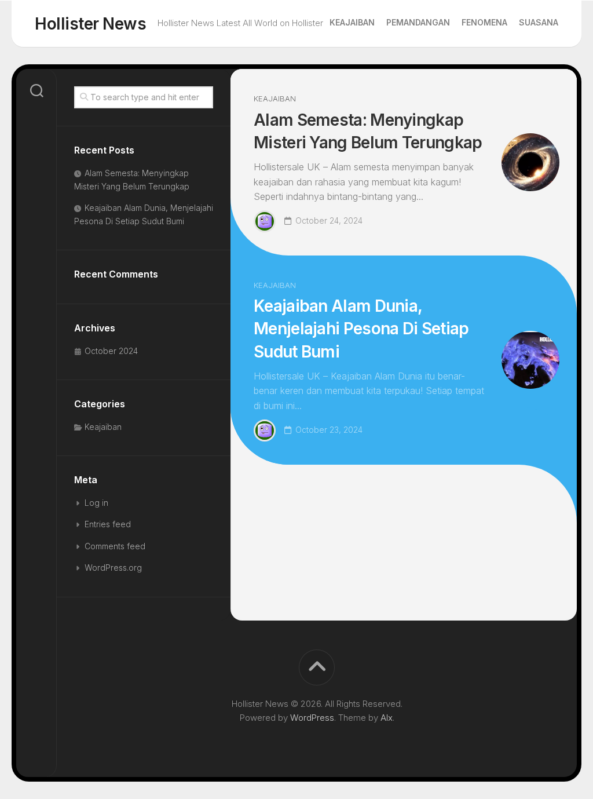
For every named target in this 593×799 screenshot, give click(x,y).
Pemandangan (418, 22)
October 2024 (111, 351)
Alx (386, 717)
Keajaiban (352, 22)
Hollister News (90, 24)
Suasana (538, 22)
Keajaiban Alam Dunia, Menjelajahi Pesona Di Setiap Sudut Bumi (361, 328)
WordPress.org (113, 567)
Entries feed (108, 524)
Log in (96, 503)
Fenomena (484, 22)
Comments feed (115, 546)
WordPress (312, 717)
